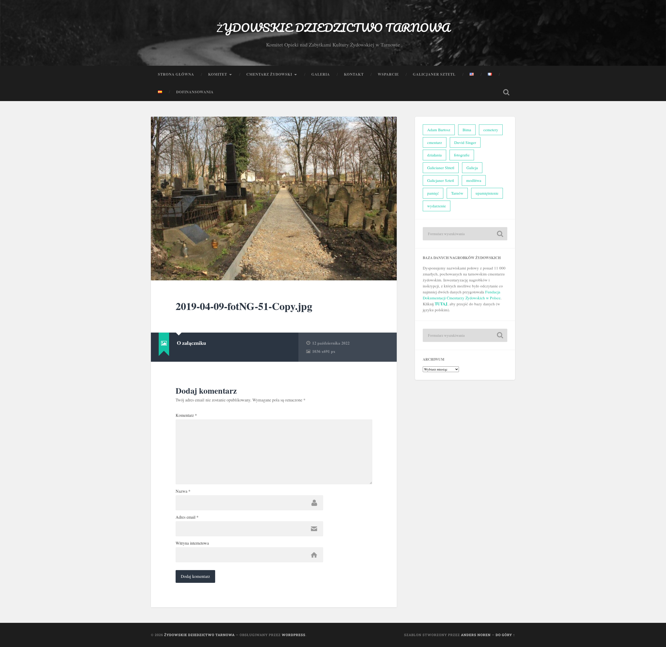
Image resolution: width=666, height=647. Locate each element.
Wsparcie (388, 74)
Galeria (320, 74)
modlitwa (473, 180)
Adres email (187, 517)
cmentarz (434, 142)
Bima (467, 129)
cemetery (490, 129)
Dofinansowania (195, 92)
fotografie (462, 154)
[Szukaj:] (465, 233)
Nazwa (183, 491)
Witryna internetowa (192, 543)
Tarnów (457, 193)
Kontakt (354, 74)
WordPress (293, 635)
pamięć (433, 193)
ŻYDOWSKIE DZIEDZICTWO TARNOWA (333, 27)
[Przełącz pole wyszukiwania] (506, 92)
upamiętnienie (487, 193)
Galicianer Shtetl (440, 167)
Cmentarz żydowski (269, 74)
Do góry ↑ (505, 635)
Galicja (472, 167)
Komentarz (186, 415)
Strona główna (176, 74)
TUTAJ (441, 304)
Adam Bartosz (438, 129)
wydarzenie (436, 205)
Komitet (217, 74)
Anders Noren (476, 635)
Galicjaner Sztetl (434, 74)
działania (434, 154)
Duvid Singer (465, 142)
